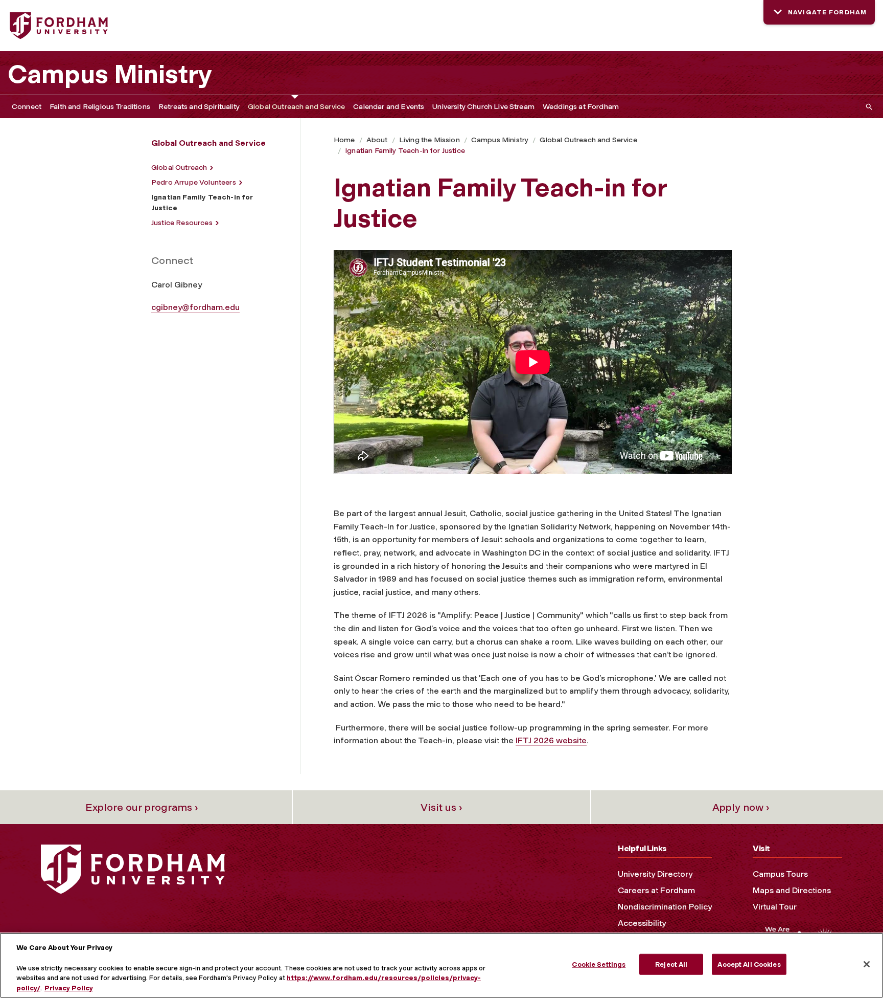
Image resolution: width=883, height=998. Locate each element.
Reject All (671, 964)
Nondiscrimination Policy (665, 907)
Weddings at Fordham (581, 106)
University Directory (655, 874)
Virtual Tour (775, 907)
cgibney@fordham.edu (195, 307)
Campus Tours (780, 874)
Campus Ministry (110, 74)
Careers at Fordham (656, 890)
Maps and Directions (792, 890)
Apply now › (741, 807)
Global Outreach (179, 167)
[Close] (866, 964)
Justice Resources (182, 222)
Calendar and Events (388, 106)
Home (344, 140)
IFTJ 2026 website (551, 740)
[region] (441, 965)
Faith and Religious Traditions (100, 106)
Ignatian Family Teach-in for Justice (405, 150)
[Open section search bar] (867, 106)
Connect (26, 106)
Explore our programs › (141, 807)
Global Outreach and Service (296, 106)
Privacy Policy (68, 987)
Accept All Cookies (748, 964)
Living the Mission (429, 140)
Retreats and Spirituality (199, 106)
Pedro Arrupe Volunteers (193, 182)
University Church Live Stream (483, 106)
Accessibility (642, 923)
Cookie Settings (598, 964)
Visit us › (441, 807)
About (377, 140)
